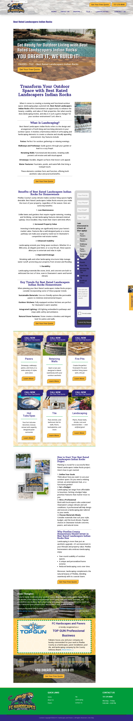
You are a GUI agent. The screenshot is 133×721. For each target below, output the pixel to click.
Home (54, 12)
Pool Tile (83, 265)
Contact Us (120, 12)
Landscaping (102, 12)
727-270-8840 (119, 4)
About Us (65, 12)
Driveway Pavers (83, 240)
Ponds (82, 262)
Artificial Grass (83, 282)
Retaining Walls (84, 255)
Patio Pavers (82, 250)
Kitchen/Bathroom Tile (84, 270)
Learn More (28, 378)
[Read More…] (67, 649)
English (16, 1)
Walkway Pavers (83, 245)
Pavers (76, 12)
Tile (88, 12)
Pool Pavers (82, 235)
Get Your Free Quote (100, 4)
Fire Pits (83, 259)
